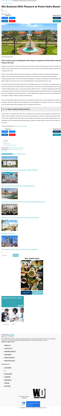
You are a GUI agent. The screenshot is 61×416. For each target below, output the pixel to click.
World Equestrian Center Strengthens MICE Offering (19, 170)
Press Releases (9, 360)
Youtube (7, 386)
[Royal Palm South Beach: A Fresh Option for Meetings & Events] (9, 198)
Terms (32, 404)
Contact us (8, 348)
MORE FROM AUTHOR (18, 154)
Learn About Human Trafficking (16, 147)
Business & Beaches (8, 233)
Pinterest (7, 380)
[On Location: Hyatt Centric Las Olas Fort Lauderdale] (9, 246)
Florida (6, 142)
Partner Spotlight (8, 3)
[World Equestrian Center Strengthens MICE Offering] (9, 167)
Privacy (28, 404)
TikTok (6, 383)
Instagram (8, 373)
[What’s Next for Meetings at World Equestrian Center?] (9, 214)
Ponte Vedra (7, 143)
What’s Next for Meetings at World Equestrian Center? (20, 217)
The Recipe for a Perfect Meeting (15, 149)
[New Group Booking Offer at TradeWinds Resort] (9, 183)
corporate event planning (10, 145)
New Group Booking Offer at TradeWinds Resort (18, 186)
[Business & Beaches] (9, 230)
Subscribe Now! (37, 292)
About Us (7, 345)
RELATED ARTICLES (6, 154)
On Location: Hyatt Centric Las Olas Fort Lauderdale (19, 249)
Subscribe (7, 354)
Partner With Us (10, 351)
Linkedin (7, 377)
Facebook (7, 367)
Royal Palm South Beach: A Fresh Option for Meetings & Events (23, 202)
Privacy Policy (9, 357)
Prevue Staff (4, 11)
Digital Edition (26, 292)
